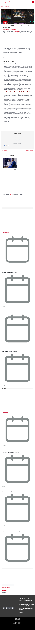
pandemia (17, 31)
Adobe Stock (8, 56)
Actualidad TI (6, 6)
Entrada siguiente (30, 150)
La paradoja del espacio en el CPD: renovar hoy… (10, 351)
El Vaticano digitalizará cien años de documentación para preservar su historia (10, 185)
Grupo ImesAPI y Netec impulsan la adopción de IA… (11, 272)
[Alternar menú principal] (33, 2)
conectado (11, 194)
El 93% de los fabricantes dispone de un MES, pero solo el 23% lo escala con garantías (25, 169)
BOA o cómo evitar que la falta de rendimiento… (10, 491)
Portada (2, 6)
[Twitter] (9, 608)
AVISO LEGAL (17, 626)
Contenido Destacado (6, 232)
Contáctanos (21, 612)
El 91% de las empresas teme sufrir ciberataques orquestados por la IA (10, 169)
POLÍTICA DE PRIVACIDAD (17, 623)
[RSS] (12, 608)
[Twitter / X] (6, 145)
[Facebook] (4, 145)
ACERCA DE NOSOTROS (17, 622)
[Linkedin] (8, 145)
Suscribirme (5, 590)
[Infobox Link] (17, 205)
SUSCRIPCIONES (17, 618)
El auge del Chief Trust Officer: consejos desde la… (10, 452)
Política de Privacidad (6, 587)
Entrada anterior (4, 150)
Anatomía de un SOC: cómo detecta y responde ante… (13, 234)
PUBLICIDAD (17, 619)
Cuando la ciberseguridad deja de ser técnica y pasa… (13, 413)
